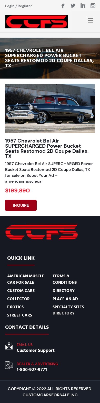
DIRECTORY (64, 290)
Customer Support (36, 350)
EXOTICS (15, 307)
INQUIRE (21, 205)
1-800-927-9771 (32, 369)
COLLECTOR (18, 299)
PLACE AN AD (65, 299)
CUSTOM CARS (21, 290)
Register (25, 6)
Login (10, 6)
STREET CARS (19, 315)
